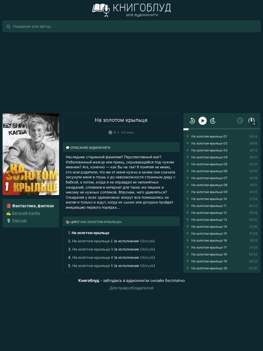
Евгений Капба (26, 213)
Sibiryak (19, 220)
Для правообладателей (131, 287)
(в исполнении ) (111, 241)
